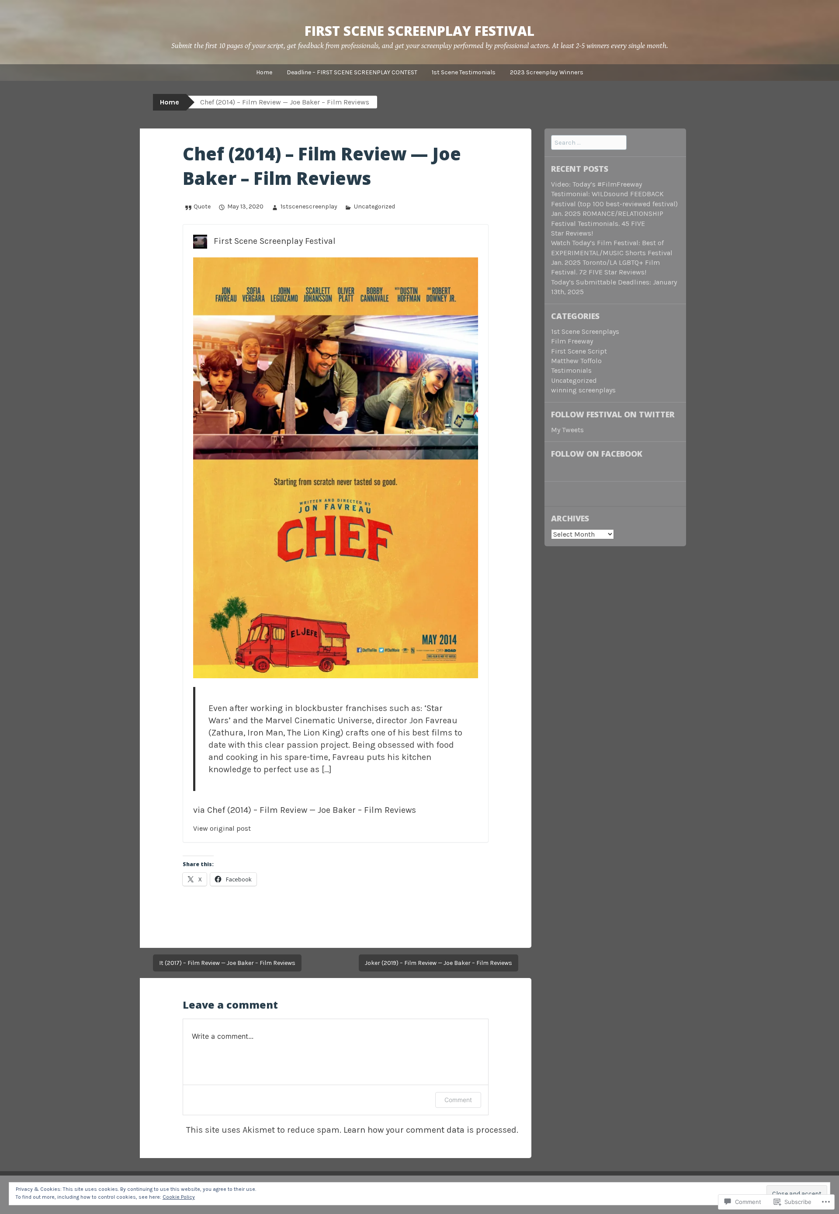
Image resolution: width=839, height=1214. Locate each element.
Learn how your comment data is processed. (430, 1130)
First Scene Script (579, 351)
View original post (222, 828)
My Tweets (567, 430)
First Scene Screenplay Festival (419, 31)
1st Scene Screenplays (585, 331)
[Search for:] (589, 142)
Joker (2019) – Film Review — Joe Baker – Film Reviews (438, 963)
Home (264, 72)
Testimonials (571, 370)
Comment (458, 1099)
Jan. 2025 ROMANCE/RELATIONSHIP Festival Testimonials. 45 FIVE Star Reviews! (607, 223)
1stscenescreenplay (309, 206)
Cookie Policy (179, 1197)
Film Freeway (572, 341)
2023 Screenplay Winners (546, 72)
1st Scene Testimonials (464, 72)
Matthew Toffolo (576, 361)
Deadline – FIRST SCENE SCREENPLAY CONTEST (352, 72)
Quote (202, 206)
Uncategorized (374, 206)
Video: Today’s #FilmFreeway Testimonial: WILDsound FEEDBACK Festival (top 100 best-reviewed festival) (614, 194)
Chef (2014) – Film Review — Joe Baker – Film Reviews (311, 810)
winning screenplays (583, 390)
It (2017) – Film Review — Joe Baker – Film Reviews (227, 963)
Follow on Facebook (596, 453)
